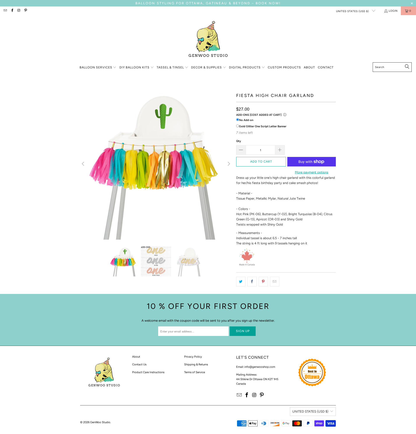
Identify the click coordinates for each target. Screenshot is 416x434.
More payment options (311, 172)
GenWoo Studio (100, 422)
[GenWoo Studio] (208, 39)
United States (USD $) (353, 11)
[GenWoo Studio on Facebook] (12, 10)
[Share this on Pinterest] (263, 281)
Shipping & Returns (196, 364)
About (136, 356)
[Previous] (83, 164)
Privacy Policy (193, 356)
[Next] (228, 164)
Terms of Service (194, 372)
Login (393, 10)
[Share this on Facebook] (252, 281)
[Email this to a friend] (274, 281)
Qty (238, 141)
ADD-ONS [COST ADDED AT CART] (258, 114)
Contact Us (139, 364)
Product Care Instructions (148, 372)
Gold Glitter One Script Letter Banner (262, 126)
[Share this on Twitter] (240, 281)
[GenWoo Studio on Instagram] (19, 10)
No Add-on (246, 120)
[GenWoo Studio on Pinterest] (25, 10)
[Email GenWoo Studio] (5, 10)
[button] (98, 67)
